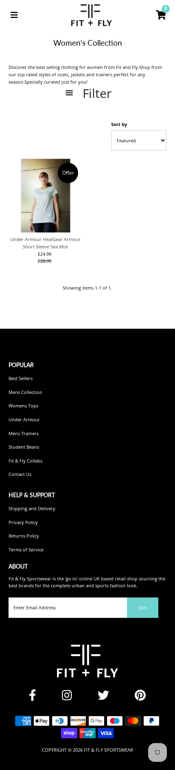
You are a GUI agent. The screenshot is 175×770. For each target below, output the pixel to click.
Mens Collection (25, 392)
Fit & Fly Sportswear (108, 750)
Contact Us (20, 474)
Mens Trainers (24, 433)
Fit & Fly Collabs (25, 461)
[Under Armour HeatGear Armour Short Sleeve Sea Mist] (45, 195)
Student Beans (24, 447)
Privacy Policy (23, 522)
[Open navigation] (14, 15)
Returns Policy (24, 536)
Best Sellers (21, 378)
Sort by (119, 124)
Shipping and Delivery (32, 508)
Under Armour (24, 419)
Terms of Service (26, 550)
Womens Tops (23, 406)
